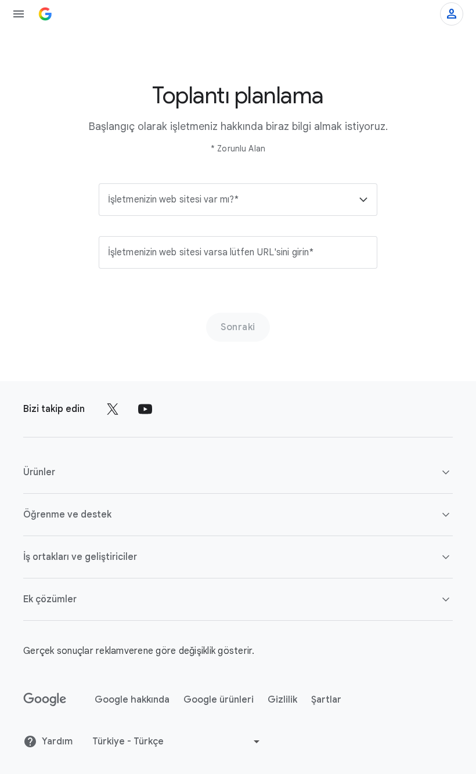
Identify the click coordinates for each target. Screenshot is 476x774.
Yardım (57, 741)
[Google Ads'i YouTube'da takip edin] (145, 409)
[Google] (45, 700)
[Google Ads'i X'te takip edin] (113, 409)
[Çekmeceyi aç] (18, 14)
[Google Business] (45, 14)
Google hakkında (132, 700)
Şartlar (326, 700)
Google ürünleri (218, 700)
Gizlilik (282, 700)
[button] (238, 199)
